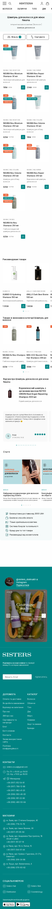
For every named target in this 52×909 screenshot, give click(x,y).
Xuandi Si (6, 291)
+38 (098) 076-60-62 (15, 867)
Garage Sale (8, 102)
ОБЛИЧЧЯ (22, 9)
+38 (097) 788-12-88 (16, 786)
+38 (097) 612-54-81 (16, 782)
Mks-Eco (30, 352)
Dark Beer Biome (39, 291)
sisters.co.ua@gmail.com (17, 767)
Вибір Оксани (32, 98)
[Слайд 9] (30, 445)
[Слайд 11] (33, 445)
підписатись (41, 677)
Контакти (7, 735)
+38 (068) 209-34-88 (15, 859)
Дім (29, 711)
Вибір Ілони (7, 49)
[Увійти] (42, 3)
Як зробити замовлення (13, 703)
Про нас (6, 711)
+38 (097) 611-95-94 (15, 832)
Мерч (29, 716)
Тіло (29, 707)
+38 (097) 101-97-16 (15, 842)
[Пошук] (10, 3)
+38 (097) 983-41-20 (16, 790)
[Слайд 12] (35, 445)
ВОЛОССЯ (7, 9)
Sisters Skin (36, 886)
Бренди (30, 728)
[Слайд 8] (28, 445)
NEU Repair (37, 70)
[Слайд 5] (23, 445)
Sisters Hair (11, 886)
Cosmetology (37, 892)
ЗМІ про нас (8, 716)
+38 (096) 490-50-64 (16, 802)
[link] (47, 3)
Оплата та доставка (12, 699)
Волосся (31, 699)
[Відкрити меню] (4, 3)
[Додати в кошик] (23, 87)
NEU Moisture (15, 70)
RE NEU (12, 219)
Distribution (11, 892)
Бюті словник (9, 731)
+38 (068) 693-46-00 (16, 794)
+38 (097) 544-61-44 (15, 850)
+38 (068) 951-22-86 (16, 798)
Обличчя (31, 703)
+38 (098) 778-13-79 (15, 824)
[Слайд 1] (16, 445)
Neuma (5, 70)
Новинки (31, 720)
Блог (5, 726)
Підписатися (22, 585)
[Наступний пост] (44, 616)
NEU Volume (37, 120)
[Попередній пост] (8, 616)
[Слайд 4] (21, 445)
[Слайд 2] (18, 445)
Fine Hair (38, 352)
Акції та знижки (34, 724)
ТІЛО (34, 9)
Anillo (29, 291)
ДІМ (44, 9)
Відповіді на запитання (13, 707)
